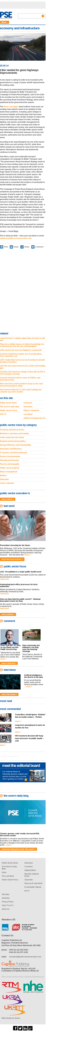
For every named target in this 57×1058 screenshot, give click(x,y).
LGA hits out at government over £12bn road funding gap (22, 367)
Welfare (3, 475)
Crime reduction (7, 483)
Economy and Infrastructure (12, 430)
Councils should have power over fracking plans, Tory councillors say (21, 355)
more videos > (8, 499)
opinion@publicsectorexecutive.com (16, 238)
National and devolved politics (13, 441)
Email (16, 247)
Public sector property (9, 468)
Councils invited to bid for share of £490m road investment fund (20, 379)
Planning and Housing (9, 460)
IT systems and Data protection (13, 453)
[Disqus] (23, 291)
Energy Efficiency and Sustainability (15, 445)
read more (4, 579)
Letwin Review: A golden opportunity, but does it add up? (22, 339)
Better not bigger (11, 107)
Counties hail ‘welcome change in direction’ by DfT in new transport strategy (22, 373)
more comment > (9, 663)
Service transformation (10, 456)
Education (4, 479)
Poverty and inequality (9, 464)
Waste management (8, 472)
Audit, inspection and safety (12, 437)
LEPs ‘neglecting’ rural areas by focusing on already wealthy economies (22, 361)
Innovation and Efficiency (11, 449)
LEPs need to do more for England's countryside (21, 350)
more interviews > (9, 694)
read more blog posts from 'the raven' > (19, 849)
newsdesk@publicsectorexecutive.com (25, 957)
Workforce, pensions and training (14, 433)
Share (26, 247)
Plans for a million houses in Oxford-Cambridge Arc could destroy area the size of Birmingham (22, 345)
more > (28, 555)
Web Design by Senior (11, 1018)
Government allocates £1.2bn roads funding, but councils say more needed (20, 391)
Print (6, 247)
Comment (39, 247)
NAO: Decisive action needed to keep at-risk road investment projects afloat (21, 385)
